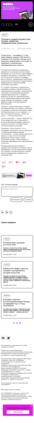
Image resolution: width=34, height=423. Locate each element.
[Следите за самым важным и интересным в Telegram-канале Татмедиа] (17, 176)
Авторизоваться (16, 199)
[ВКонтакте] (2, 212)
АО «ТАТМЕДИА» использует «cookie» (13, 393)
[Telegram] (6, 212)
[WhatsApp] (11, 212)
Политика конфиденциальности (11, 399)
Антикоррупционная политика (10, 389)
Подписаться (18, 412)
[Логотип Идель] (7, 24)
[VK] (3, 338)
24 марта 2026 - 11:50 (7, 48)
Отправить (28, 199)
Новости (4, 35)
